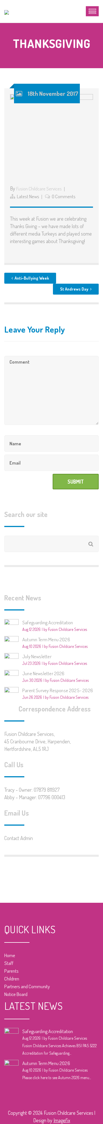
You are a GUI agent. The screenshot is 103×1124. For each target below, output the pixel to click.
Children (11, 979)
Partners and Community (27, 986)
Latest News (28, 196)
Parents (11, 971)
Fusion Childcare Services (39, 189)
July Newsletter (37, 656)
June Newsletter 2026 (43, 673)
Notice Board (15, 994)
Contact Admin (18, 838)
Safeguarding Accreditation (47, 622)
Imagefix (62, 1120)
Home (9, 955)
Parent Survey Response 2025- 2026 (57, 690)
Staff (8, 963)
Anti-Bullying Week (32, 278)
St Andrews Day (74, 289)
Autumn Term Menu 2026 (46, 639)
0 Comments (64, 196)
